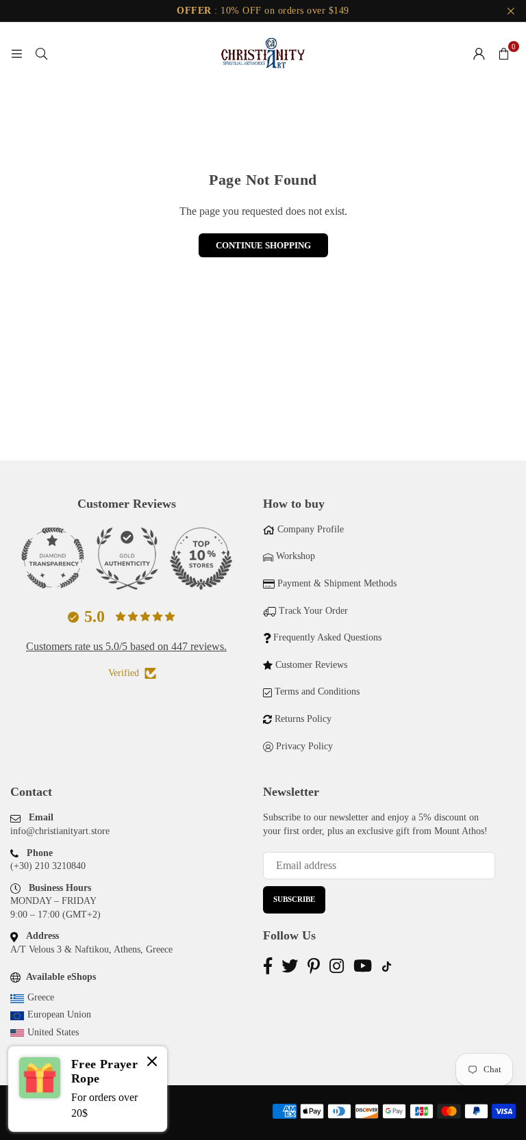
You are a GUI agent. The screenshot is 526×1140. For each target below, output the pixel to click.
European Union (59, 1014)
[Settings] (478, 53)
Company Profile (310, 529)
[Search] (41, 53)
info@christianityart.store (60, 831)
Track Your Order (313, 611)
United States (53, 1032)
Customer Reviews (311, 665)
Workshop (295, 556)
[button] (503, 53)
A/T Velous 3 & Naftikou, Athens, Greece (91, 949)
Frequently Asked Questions (327, 637)
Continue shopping (263, 245)
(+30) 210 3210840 (48, 866)
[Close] (152, 1063)
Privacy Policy (304, 746)
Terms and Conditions (317, 691)
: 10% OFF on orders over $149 (263, 10)
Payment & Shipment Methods (337, 583)
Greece (40, 997)
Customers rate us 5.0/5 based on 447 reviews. (126, 646)
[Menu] (16, 53)
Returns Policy (303, 719)
